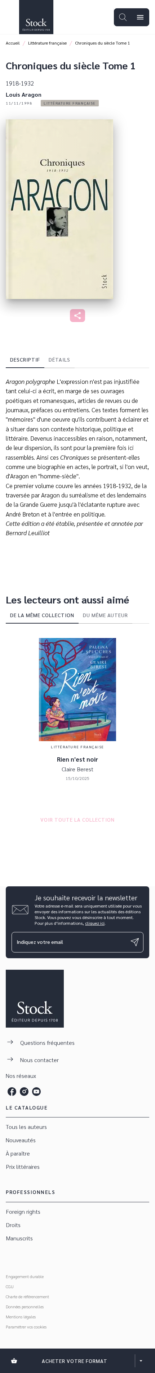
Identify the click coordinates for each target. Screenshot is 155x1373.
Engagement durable (25, 1276)
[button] (70, 103)
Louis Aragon (23, 94)
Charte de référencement (27, 1296)
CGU (10, 1286)
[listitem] (12, 1091)
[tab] (25, 359)
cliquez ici (95, 923)
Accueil (13, 43)
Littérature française (47, 43)
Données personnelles (25, 1306)
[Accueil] (36, 17)
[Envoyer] (134, 942)
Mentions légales (21, 1316)
